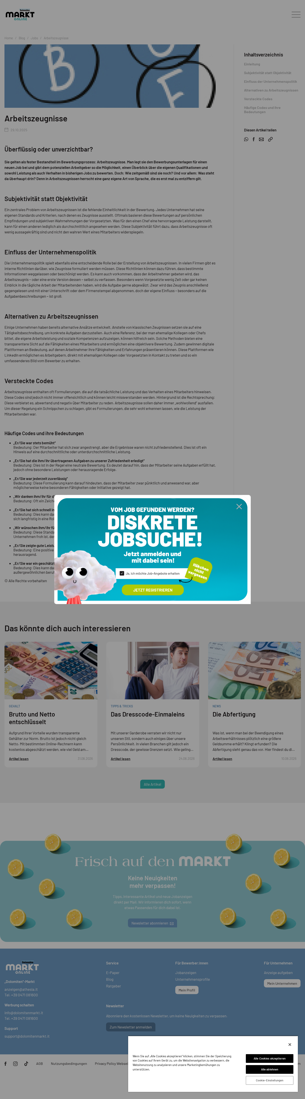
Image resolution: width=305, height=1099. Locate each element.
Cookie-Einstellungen (270, 1080)
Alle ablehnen (269, 1069)
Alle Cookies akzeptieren (270, 1058)
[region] (213, 1064)
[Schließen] (290, 1044)
